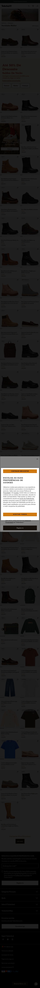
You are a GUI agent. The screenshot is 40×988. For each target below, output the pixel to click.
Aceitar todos (20, 514)
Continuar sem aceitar (20, 471)
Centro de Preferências (26, 498)
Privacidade (6, 493)
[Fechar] (37, 459)
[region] (20, 494)
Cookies (16, 493)
